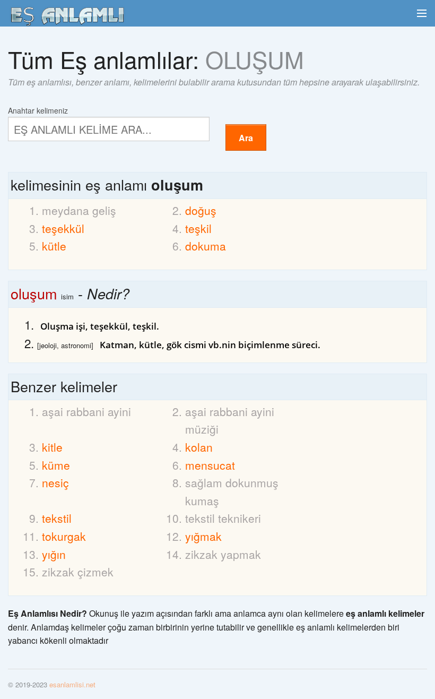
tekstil (57, 518)
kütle (54, 246)
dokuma (205, 246)
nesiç (55, 482)
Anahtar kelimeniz (38, 109)
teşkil (198, 228)
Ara (246, 138)
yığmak (203, 536)
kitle (52, 447)
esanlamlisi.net (72, 684)
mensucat (210, 465)
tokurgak (64, 536)
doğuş (200, 210)
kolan (199, 447)
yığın (54, 554)
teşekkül (63, 228)
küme (56, 465)
